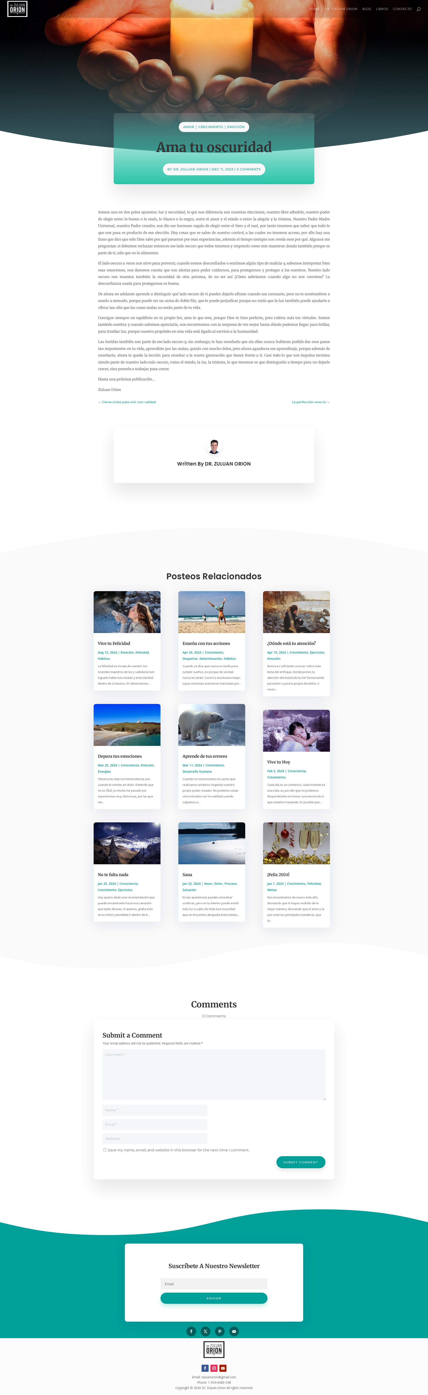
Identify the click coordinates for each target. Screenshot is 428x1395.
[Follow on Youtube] (234, 1331)
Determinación (211, 658)
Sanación (189, 890)
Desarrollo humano (197, 771)
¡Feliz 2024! (278, 874)
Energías (104, 771)
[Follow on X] (205, 1331)
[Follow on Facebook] (191, 1331)
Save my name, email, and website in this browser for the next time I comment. (178, 1150)
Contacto (402, 9)
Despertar (190, 658)
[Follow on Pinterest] (220, 1331)
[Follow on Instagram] (214, 1368)
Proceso (230, 883)
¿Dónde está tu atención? (291, 643)
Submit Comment (301, 1162)
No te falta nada (113, 874)
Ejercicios (125, 890)
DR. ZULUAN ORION (190, 169)
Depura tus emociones (120, 756)
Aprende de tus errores (205, 756)
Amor (188, 127)
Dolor (218, 883)
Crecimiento (210, 127)
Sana (187, 874)
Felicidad (142, 652)
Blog (366, 9)
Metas (272, 890)
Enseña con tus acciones (206, 643)
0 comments (249, 169)
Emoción (236, 127)
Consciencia (130, 765)
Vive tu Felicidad (114, 643)
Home (314, 9)
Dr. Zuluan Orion (341, 9)
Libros (382, 9)
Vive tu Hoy (278, 762)
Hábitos (104, 658)
